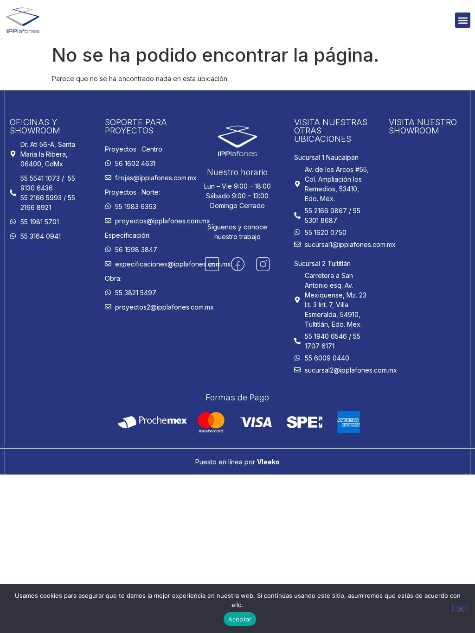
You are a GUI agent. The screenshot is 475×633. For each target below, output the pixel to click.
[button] (462, 20)
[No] (460, 608)
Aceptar (240, 619)
